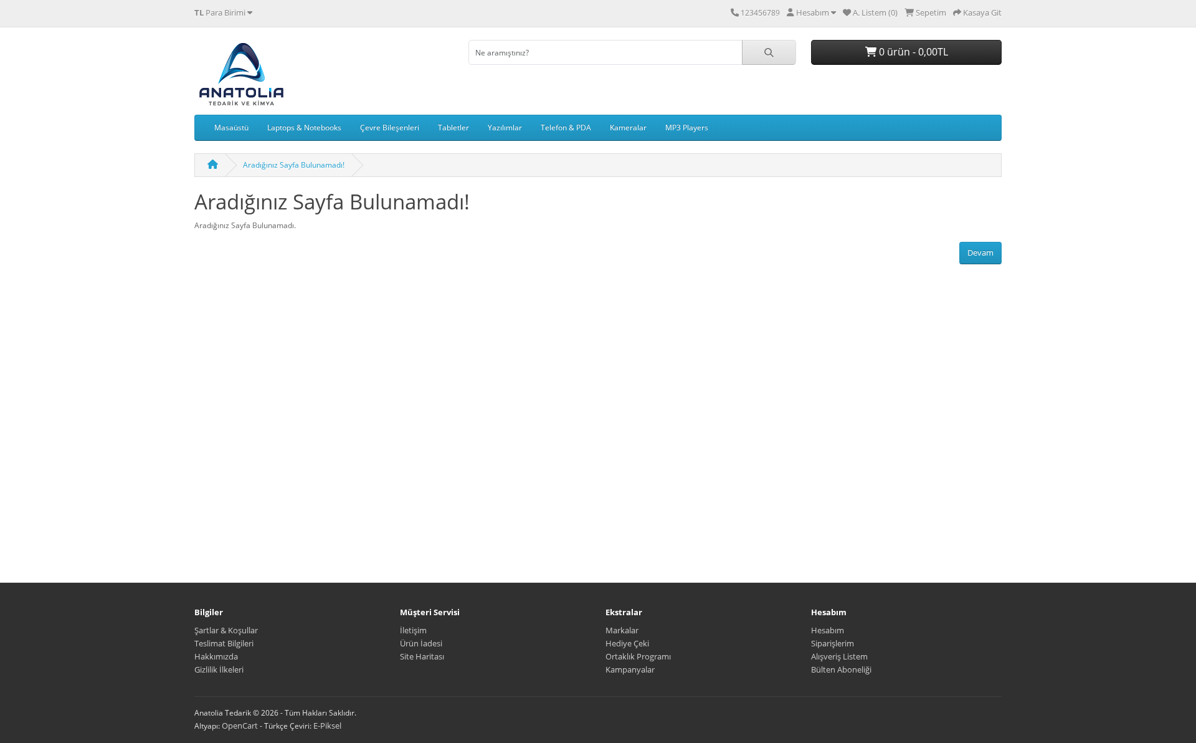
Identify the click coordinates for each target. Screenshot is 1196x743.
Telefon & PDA (566, 127)
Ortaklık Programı (638, 656)
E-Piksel (327, 725)
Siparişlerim (832, 643)
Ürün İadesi (421, 643)
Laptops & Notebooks (304, 127)
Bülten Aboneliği (841, 669)
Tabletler (453, 127)
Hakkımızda (216, 656)
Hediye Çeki (627, 643)
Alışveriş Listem (839, 656)
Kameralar (628, 127)
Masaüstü (231, 127)
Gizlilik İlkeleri (219, 669)
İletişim (413, 630)
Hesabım (827, 630)
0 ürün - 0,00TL (912, 52)
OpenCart (240, 725)
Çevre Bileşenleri (389, 127)
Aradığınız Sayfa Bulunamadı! (293, 165)
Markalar (621, 630)
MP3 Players (686, 127)
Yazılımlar (505, 127)
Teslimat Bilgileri (224, 643)
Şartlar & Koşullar (226, 630)
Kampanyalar (630, 669)
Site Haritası (422, 656)
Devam (980, 252)
